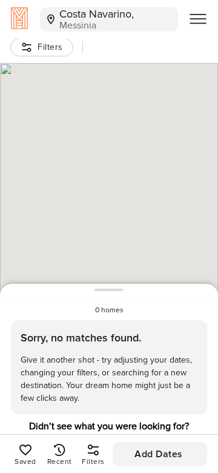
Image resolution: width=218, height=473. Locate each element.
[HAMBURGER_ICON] (198, 19)
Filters (50, 47)
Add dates (158, 454)
